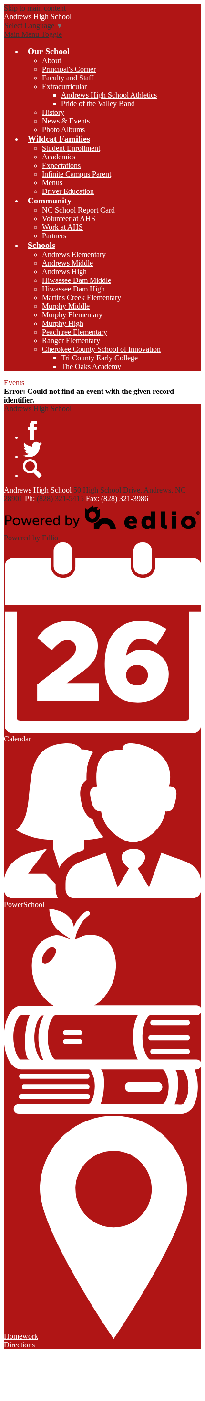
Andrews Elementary (74, 254)
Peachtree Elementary (74, 332)
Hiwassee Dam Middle (76, 280)
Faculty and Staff (67, 78)
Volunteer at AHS (68, 218)
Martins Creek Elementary (81, 297)
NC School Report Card (78, 210)
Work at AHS (62, 227)
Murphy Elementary (72, 315)
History (53, 112)
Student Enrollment (71, 148)
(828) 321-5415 (60, 498)
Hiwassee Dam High (73, 289)
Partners (54, 236)
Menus (52, 183)
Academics (58, 157)
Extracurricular (64, 86)
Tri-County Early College (99, 358)
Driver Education (68, 191)
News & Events (66, 121)
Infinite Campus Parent (76, 174)
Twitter (32, 449)
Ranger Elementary (71, 340)
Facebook (32, 430)
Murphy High (62, 323)
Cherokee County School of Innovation (101, 349)
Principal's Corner (69, 69)
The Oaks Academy (91, 366)
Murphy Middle (66, 306)
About (51, 60)
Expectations (61, 165)
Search (32, 468)
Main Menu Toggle (33, 34)
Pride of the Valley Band (98, 104)
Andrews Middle (67, 263)
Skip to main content (35, 8)
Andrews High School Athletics (109, 95)
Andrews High (64, 272)
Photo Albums (63, 129)
